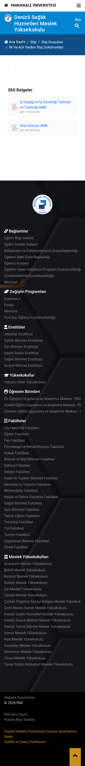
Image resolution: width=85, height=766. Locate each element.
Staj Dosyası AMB (34, 126)
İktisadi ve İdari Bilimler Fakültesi (29, 459)
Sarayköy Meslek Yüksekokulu (27, 646)
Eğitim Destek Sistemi (21, 244)
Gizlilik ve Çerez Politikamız (25, 742)
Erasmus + (12, 299)
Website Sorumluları (19, 697)
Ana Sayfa (17, 42)
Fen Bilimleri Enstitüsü (21, 347)
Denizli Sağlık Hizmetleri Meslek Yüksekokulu (35, 23)
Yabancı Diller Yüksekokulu (25, 382)
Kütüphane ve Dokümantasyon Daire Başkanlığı (41, 251)
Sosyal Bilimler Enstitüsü (23, 365)
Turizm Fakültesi (17, 535)
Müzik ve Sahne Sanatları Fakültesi (31, 497)
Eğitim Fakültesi (16, 434)
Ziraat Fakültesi (16, 547)
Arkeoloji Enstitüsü (18, 334)
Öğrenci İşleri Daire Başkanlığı (27, 257)
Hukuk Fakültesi (16, 453)
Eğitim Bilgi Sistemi (19, 238)
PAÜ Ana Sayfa (15, 714)
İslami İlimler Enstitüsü (21, 353)
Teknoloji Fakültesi (18, 522)
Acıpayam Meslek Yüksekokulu (28, 564)
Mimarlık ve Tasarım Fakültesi (27, 484)
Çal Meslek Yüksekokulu (22, 589)
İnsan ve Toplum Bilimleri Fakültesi (31, 478)
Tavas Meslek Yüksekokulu (25, 658)
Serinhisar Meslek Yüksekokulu (28, 652)
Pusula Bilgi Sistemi (19, 720)
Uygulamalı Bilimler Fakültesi (26, 541)
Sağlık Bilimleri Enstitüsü (23, 359)
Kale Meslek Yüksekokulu (23, 639)
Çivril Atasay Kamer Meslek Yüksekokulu (35, 608)
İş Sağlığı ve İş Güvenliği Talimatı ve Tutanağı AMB (45, 104)
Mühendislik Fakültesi (21, 491)
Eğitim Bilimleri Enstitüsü (23, 340)
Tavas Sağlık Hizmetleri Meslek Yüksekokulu (38, 664)
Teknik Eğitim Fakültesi (22, 516)
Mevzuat (10, 282)
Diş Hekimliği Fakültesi (21, 428)
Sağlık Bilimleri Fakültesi (23, 503)
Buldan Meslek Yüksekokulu (25, 583)
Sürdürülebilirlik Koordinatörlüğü (29, 276)
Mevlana (10, 311)
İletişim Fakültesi (17, 472)
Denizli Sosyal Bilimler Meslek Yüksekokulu (37, 620)
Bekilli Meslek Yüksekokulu (25, 570)
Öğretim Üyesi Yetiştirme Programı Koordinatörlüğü (43, 269)
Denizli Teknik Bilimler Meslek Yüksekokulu (37, 627)
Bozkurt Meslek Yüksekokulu (26, 576)
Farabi (9, 305)
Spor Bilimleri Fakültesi (21, 510)
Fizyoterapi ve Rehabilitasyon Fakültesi (34, 447)
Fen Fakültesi (14, 440)
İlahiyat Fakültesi (17, 465)
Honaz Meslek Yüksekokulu (25, 633)
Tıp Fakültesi (14, 528)
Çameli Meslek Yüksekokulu (25, 595)
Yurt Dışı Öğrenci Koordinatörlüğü (30, 317)
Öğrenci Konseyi (16, 263)
